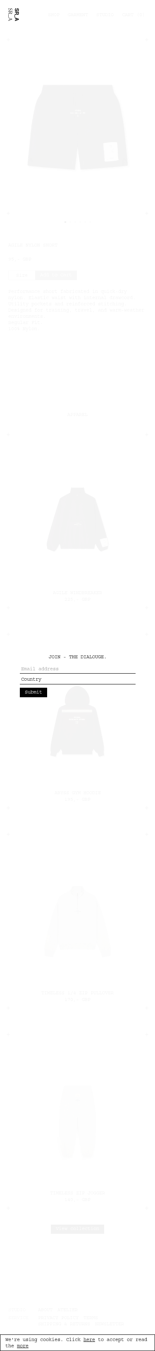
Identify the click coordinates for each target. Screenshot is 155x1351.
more (23, 1346)
